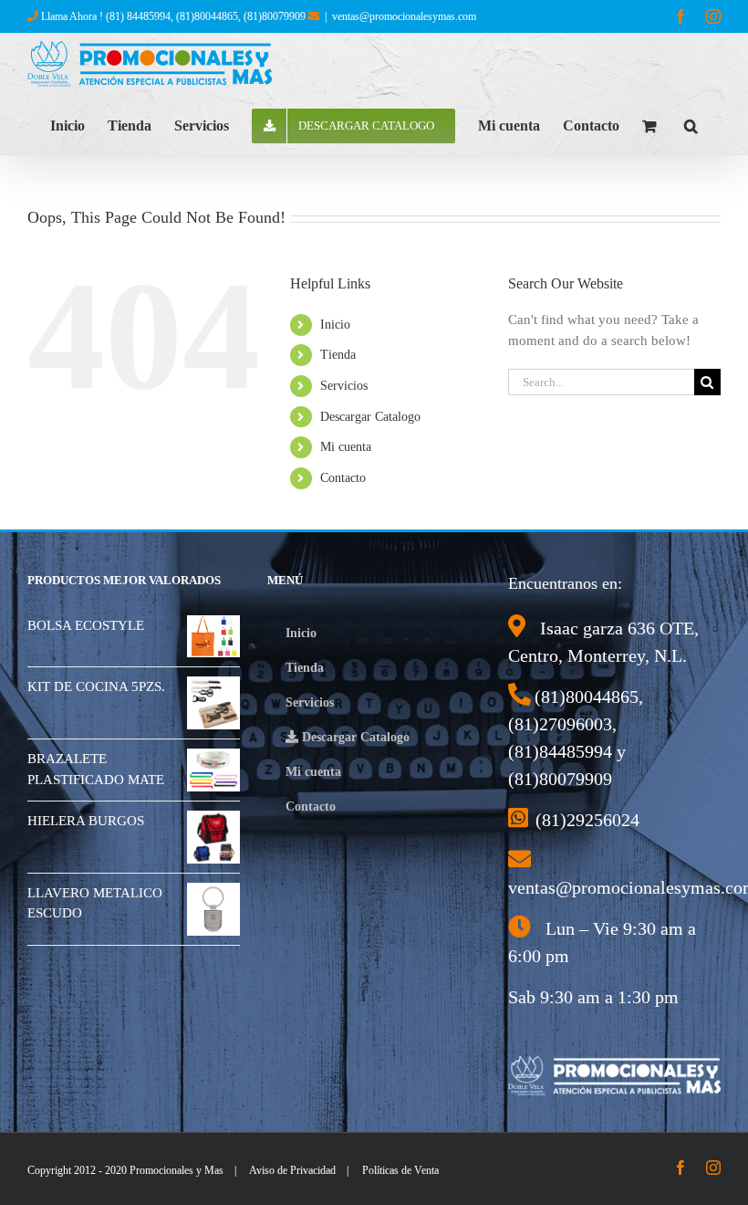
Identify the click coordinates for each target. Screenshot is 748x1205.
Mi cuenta (345, 447)
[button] (691, 124)
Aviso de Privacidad (292, 1170)
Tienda (338, 355)
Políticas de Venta (400, 1170)
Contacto (343, 478)
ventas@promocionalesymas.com (404, 16)
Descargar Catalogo (370, 417)
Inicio (335, 324)
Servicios (344, 386)
